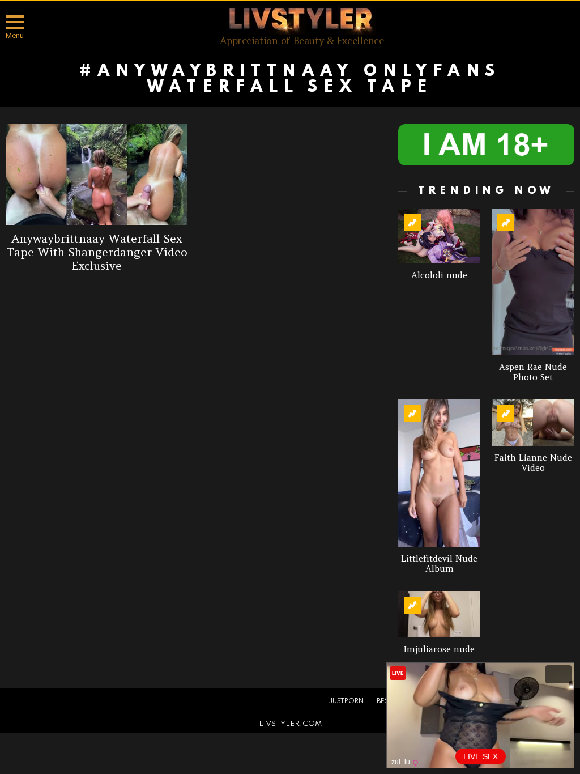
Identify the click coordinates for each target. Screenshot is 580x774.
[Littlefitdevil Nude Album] (439, 473)
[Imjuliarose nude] (439, 614)
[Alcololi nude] (439, 236)
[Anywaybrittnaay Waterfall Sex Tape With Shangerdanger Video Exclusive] (96, 174)
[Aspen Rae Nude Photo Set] (533, 282)
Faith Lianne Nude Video (533, 462)
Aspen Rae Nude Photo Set (533, 372)
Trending (412, 222)
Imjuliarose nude (439, 649)
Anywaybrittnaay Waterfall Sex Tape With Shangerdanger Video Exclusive (96, 252)
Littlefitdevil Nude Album (439, 563)
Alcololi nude (439, 275)
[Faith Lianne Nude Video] (533, 422)
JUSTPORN (346, 701)
